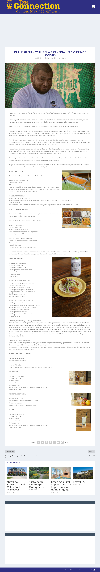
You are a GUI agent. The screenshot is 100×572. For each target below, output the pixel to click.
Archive (79, 570)
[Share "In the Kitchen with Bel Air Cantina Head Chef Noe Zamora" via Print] (62, 442)
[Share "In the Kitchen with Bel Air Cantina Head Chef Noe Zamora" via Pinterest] (50, 442)
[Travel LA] (83, 473)
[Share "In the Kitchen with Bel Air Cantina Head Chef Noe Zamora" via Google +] (46, 442)
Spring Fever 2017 (51, 58)
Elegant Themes (18, 570)
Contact (85, 570)
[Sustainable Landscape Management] (39, 473)
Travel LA (79, 482)
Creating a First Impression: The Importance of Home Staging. (61, 485)
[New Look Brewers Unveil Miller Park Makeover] (17, 473)
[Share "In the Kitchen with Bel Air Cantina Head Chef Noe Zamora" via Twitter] (43, 442)
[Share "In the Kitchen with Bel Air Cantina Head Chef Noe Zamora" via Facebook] (39, 442)
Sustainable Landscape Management (37, 484)
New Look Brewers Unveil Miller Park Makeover (16, 485)
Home (67, 570)
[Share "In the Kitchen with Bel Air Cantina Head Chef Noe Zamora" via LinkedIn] (54, 442)
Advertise (73, 570)
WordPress (36, 570)
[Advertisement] (50, 28)
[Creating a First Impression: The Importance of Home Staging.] (61, 473)
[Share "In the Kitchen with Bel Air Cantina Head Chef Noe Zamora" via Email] (58, 442)
